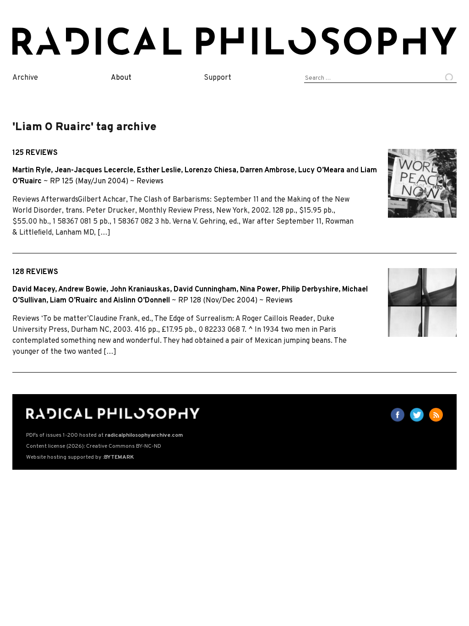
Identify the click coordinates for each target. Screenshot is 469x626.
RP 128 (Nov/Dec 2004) (217, 300)
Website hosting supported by (80, 457)
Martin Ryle (31, 170)
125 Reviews (35, 153)
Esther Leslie (159, 170)
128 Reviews (35, 272)
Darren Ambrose (267, 170)
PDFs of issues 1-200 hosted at (104, 435)
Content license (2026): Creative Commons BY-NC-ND (93, 446)
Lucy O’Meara (321, 170)
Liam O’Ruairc (74, 300)
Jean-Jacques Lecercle (94, 170)
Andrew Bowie (82, 289)
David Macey (33, 289)
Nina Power (259, 289)
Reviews (150, 181)
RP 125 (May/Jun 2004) (89, 181)
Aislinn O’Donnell (141, 300)
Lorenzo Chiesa (210, 170)
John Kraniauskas (140, 289)
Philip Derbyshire (310, 289)
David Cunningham (205, 289)
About (121, 77)
